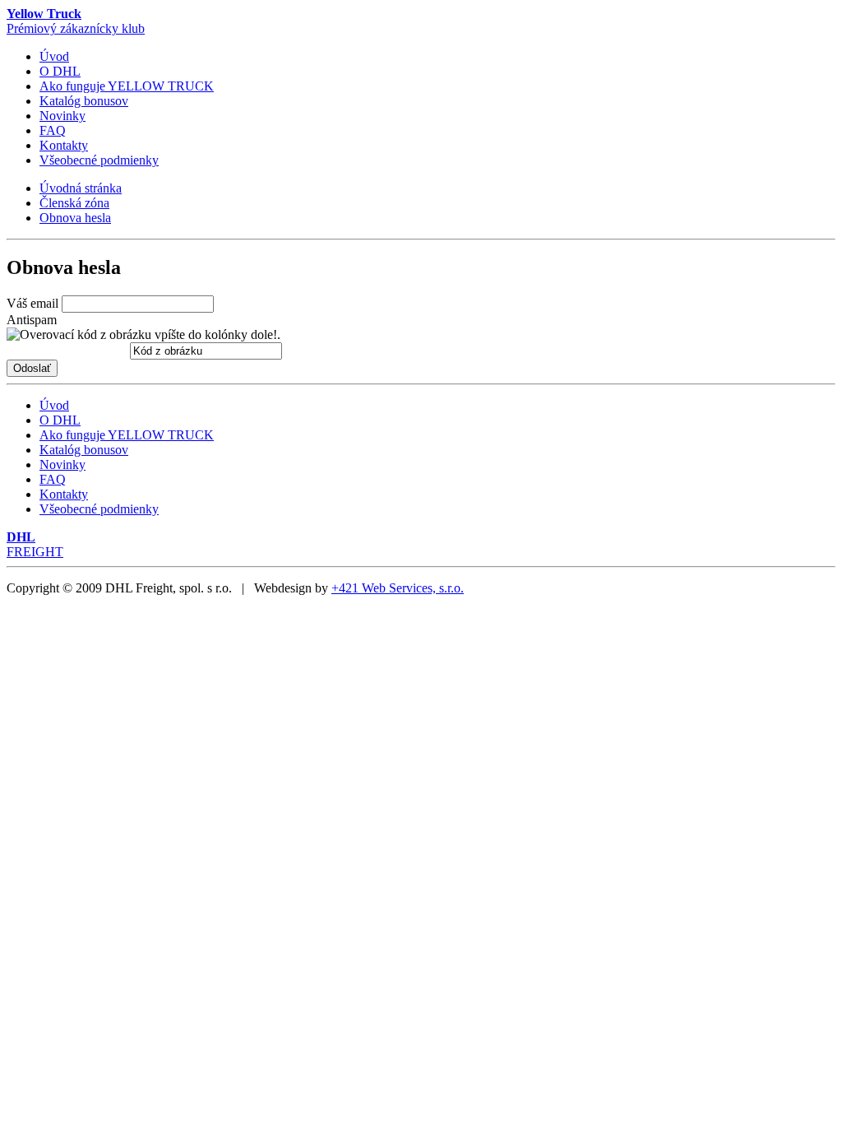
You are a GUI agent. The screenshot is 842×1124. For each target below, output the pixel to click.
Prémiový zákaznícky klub (76, 21)
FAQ (52, 130)
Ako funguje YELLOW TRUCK (126, 86)
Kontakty (63, 145)
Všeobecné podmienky (99, 160)
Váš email (32, 303)
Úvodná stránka (80, 188)
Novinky (62, 116)
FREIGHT (35, 544)
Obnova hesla (75, 218)
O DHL (60, 71)
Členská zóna (74, 203)
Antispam (32, 320)
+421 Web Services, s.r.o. (397, 588)
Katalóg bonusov (83, 101)
